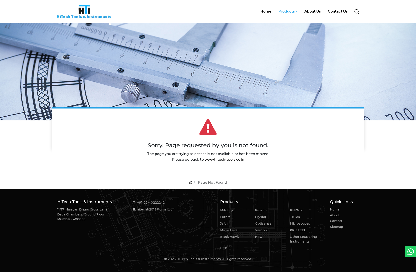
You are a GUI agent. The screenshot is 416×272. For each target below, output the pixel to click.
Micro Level (229, 230)
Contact (336, 221)
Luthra (225, 217)
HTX (223, 248)
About (335, 215)
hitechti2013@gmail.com (156, 209)
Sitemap (336, 227)
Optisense (263, 223)
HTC (258, 237)
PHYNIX (296, 210)
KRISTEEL (298, 230)
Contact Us (338, 11)
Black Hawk (229, 237)
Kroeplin (261, 210)
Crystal (260, 217)
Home (265, 11)
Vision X (261, 230)
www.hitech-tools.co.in (224, 159)
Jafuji (224, 223)
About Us (312, 11)
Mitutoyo (227, 210)
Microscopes (300, 223)
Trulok (295, 217)
